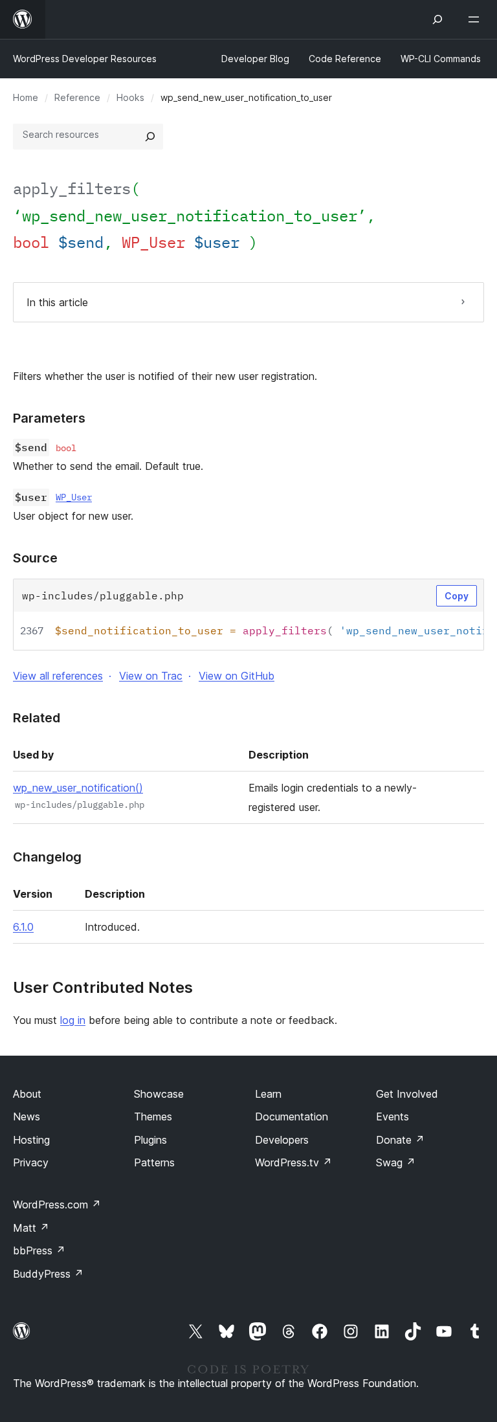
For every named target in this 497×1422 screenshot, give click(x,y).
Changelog (47, 857)
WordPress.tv (293, 1162)
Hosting (31, 1139)
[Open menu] (476, 19)
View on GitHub (236, 675)
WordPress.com (57, 1204)
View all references (58, 675)
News (26, 1116)
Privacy (31, 1162)
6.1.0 (23, 926)
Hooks (130, 97)
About (27, 1093)
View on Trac (150, 675)
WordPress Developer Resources (85, 58)
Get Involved (407, 1093)
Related (36, 718)
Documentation (291, 1116)
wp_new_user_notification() (78, 787)
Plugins (150, 1139)
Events (392, 1116)
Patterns (154, 1162)
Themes (153, 1116)
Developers (282, 1139)
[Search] (150, 137)
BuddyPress (48, 1273)
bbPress (39, 1250)
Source (35, 558)
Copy (457, 595)
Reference (77, 97)
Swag (395, 1162)
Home (25, 97)
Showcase (159, 1093)
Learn (268, 1093)
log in (72, 1020)
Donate (400, 1139)
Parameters (49, 418)
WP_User (74, 497)
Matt (31, 1227)
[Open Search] (437, 19)
